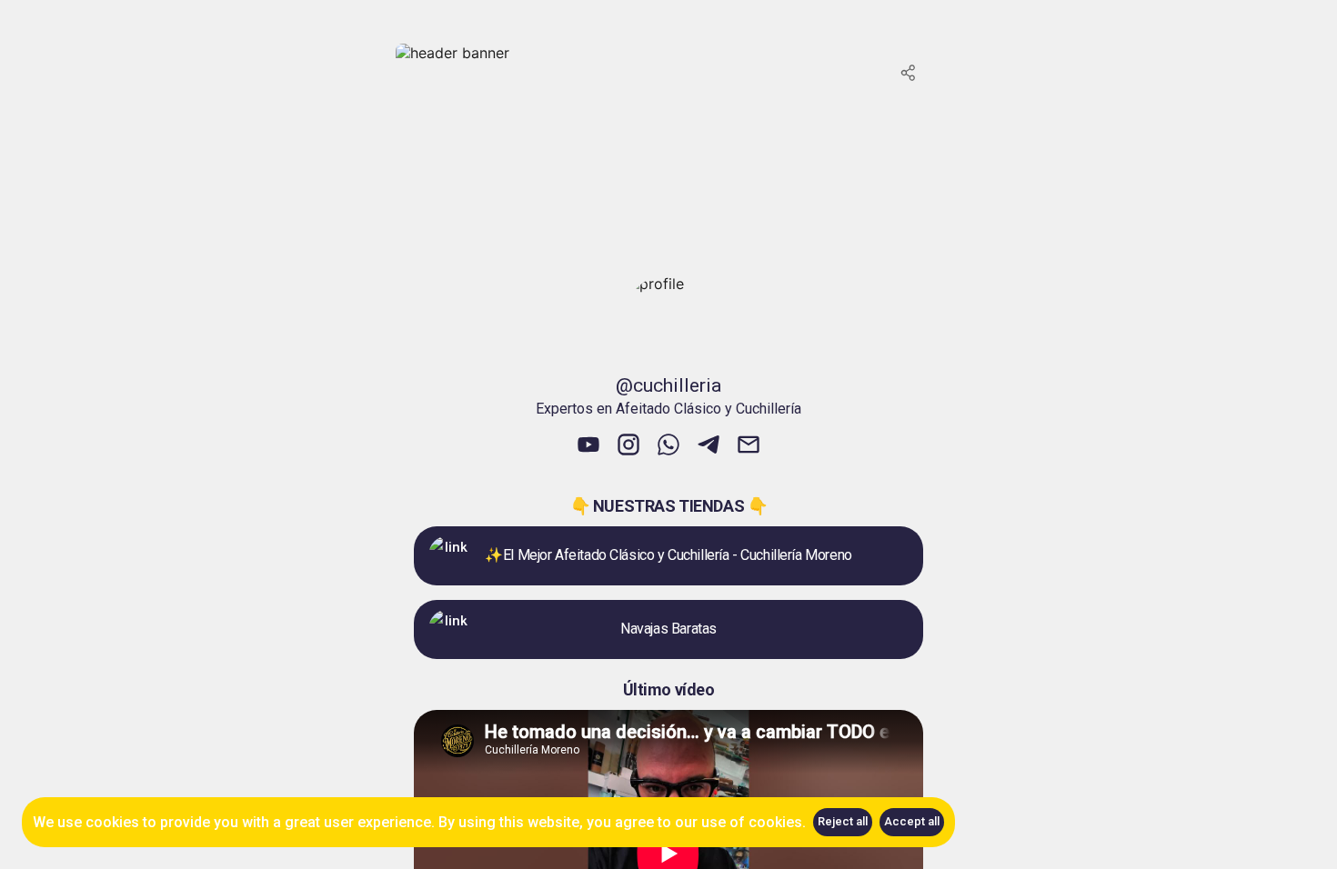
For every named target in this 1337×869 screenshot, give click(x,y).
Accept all (912, 821)
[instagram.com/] (628, 446)
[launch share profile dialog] (908, 72)
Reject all (843, 821)
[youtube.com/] (588, 446)
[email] (749, 446)
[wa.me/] (668, 446)
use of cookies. (753, 822)
